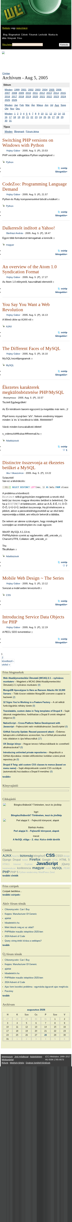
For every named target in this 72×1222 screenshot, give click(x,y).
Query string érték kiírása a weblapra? (23, 940)
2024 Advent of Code (15, 936)
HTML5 (6, 864)
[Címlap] (13, 9)
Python (9, 162)
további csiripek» (11, 895)
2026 (14, 100)
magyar (10, 244)
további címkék (10, 875)
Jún (46, 105)
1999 (17, 89)
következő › (8, 661)
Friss (19, 38)
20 (23, 117)
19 (19, 117)
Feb (22, 105)
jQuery (66, 864)
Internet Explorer (23, 864)
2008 (14, 93)
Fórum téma (32, 131)
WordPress (43, 872)
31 (10, 120)
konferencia (24, 868)
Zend (52, 872)
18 (14, 117)
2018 (21, 96)
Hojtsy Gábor (13, 150)
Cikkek (24, 34)
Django (7, 859)
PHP (6, 872)
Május (40, 105)
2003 (38, 89)
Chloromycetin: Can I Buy (17, 909)
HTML (55, 860)
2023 (56, 96)
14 (59, 113)
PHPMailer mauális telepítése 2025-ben (24, 931)
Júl (51, 105)
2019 (28, 96)
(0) (39, 685)
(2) (14, 697)
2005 (51, 89)
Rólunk (5, 1063)
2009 (21, 93)
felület (25, 860)
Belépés (6, 28)
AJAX (9, 326)
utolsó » (6, 664)
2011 (35, 93)
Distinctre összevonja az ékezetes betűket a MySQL (33, 465)
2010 (28, 93)
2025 (7, 100)
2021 (42, 96)
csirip (64, 168)
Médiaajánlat (8, 1060)
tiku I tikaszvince (15, 473)
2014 (56, 93)
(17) (40, 738)
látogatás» (61, 171)
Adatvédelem (36, 1057)
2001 (23, 89)
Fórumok (33, 34)
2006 (58, 89)
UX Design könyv (12, 744)
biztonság (26, 855)
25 (45, 117)
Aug (57, 105)
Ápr (33, 105)
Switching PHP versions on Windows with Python (27, 143)
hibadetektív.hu (12, 923)
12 (50, 113)
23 (36, 117)
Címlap (6, 73)
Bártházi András (14, 233)
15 (63, 113)
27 (53, 117)
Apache (15, 856)
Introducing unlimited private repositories (25, 752)
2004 (45, 89)
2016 (7, 96)
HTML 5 (64, 859)
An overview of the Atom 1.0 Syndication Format (29, 269)
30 (6, 120)
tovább (6, 945)
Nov (12, 108)
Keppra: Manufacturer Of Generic (21, 914)
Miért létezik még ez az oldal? (19, 927)
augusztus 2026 (36, 1009)
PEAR (67, 868)
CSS (8, 595)
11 (46, 113)
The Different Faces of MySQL (31, 348)
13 (55, 113)
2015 (63, 93)
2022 (49, 96)
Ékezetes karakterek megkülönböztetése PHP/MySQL (33, 390)
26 (49, 117)
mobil (48, 868)
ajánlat (8, 918)
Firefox (35, 859)
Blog (5, 34)
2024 (63, 96)
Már (27, 105)
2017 (14, 96)
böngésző (39, 855)
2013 (49, 93)
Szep (63, 105)
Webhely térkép (17, 1063)
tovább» (7, 776)
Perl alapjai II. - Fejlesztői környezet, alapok (36, 831)
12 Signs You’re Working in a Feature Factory (26, 702)
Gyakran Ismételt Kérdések (38, 1063)
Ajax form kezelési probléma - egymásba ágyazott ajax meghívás (36, 986)
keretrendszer (9, 868)
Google (46, 859)
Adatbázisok (12, 440)
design (66, 856)
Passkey (9, 991)
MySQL (10, 365)
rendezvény (32, 872)
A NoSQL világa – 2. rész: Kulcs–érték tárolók (36, 839)
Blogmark (19, 131)
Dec (18, 108)
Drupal (17, 859)
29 (62, 117)
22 (31, 117)
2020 (35, 96)
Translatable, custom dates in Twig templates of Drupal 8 (32, 711)
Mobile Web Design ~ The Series (33, 578)
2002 (30, 89)
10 (42, 113)
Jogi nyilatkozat (21, 1057)
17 (10, 117)
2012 (42, 93)
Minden (9, 89)
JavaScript (47, 863)
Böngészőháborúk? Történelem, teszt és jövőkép (36, 815)
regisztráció (21, 28)
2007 (7, 93)
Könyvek (12, 38)
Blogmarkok (14, 34)
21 (27, 117)
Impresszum (7, 1057)
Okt (6, 108)
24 (40, 117)
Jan (16, 105)
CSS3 (59, 855)
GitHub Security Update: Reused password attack (28, 732)
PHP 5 (14, 872)
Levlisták (43, 34)
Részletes (7, 44)
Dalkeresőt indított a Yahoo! (28, 227)
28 (57, 117)
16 (6, 117)
